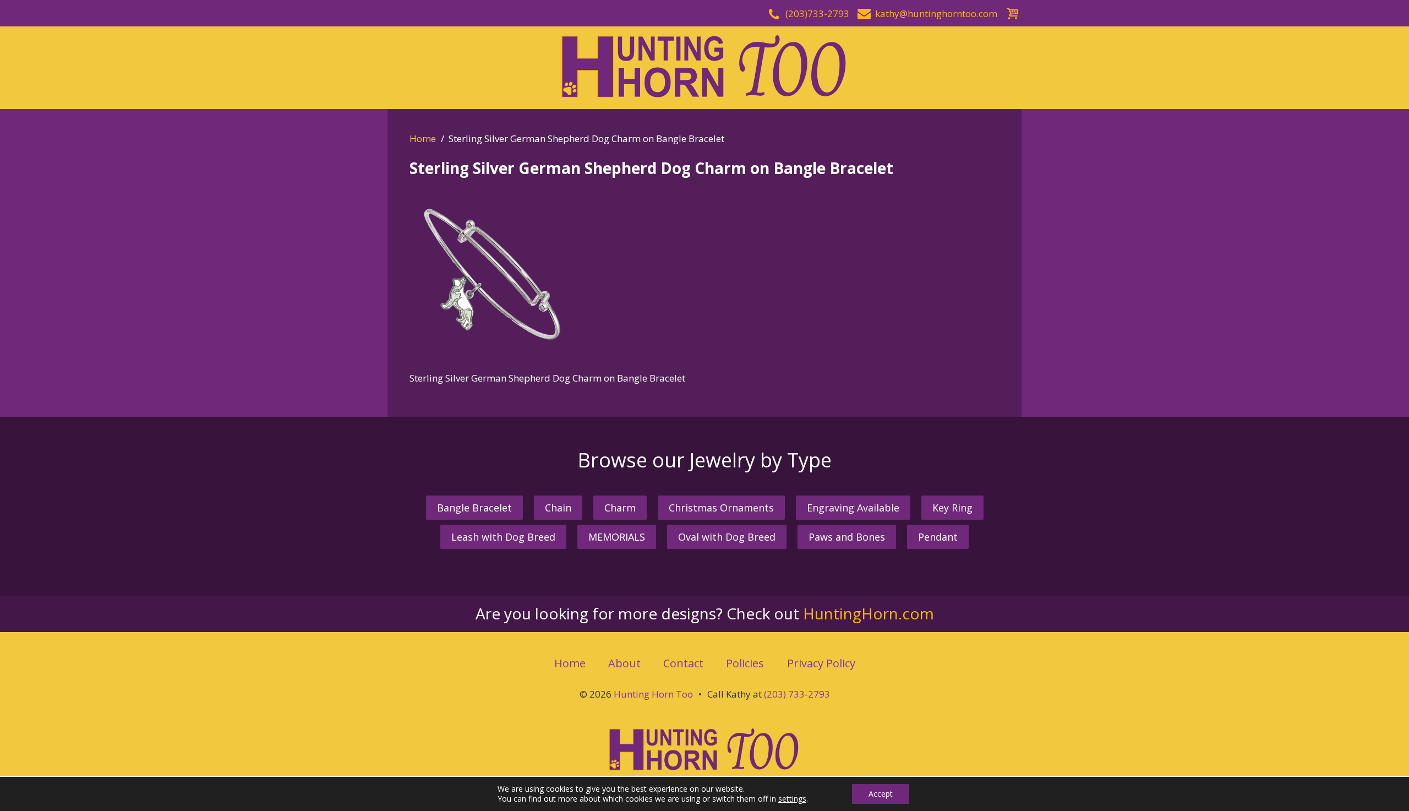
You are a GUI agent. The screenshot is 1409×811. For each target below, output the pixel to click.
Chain (558, 507)
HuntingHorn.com (868, 613)
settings (792, 799)
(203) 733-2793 (797, 694)
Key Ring (952, 507)
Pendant (938, 536)
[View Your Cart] (1012, 12)
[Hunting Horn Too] (704, 66)
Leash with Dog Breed (503, 536)
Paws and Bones (847, 536)
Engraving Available (853, 507)
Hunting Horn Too (653, 694)
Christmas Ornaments (721, 507)
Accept (881, 793)
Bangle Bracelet (474, 507)
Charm (620, 507)
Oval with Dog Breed (727, 536)
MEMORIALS (616, 536)
